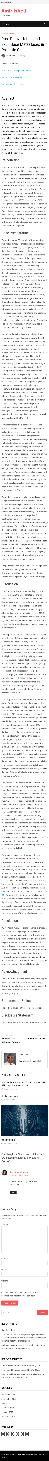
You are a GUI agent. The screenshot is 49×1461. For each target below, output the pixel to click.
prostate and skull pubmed (13, 84)
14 (20, 848)
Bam (3, 1457)
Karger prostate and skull (12, 77)
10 (43, 663)
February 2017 (7, 1407)
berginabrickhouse (19, 1172)
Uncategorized (7, 34)
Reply (13, 1192)
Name (4, 1258)
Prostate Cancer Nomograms (27, 1365)
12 (45, 808)
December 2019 (8, 1394)
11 (27, 757)
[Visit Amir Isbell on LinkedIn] (12, 1434)
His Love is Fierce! (10, 1096)
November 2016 (8, 1416)
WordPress (39, 1454)
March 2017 (6, 1403)
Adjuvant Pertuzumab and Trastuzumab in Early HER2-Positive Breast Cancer (23, 1084)
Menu (7, 24)
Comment (6, 1224)
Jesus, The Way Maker (31, 1370)
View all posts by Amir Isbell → (31, 1061)
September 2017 (8, 1399)
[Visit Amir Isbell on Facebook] (27, 1434)
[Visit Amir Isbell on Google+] (22, 1434)
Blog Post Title (8, 1139)
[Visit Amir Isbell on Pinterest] (7, 1434)
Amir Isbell (13, 10)
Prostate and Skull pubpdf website (16, 70)
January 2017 (7, 1412)
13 (2, 811)
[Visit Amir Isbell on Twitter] (3, 1434)
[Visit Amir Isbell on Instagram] (17, 1434)
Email (4, 1270)
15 (3, 895)
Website (4, 1281)
